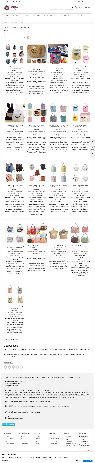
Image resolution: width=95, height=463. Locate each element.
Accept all (88, 461)
